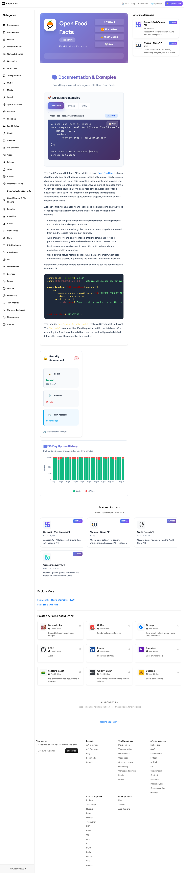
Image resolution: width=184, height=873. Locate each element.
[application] (84, 470)
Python (71, 106)
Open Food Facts (106, 173)
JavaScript (56, 105)
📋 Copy (112, 124)
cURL (84, 106)
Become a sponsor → (109, 722)
